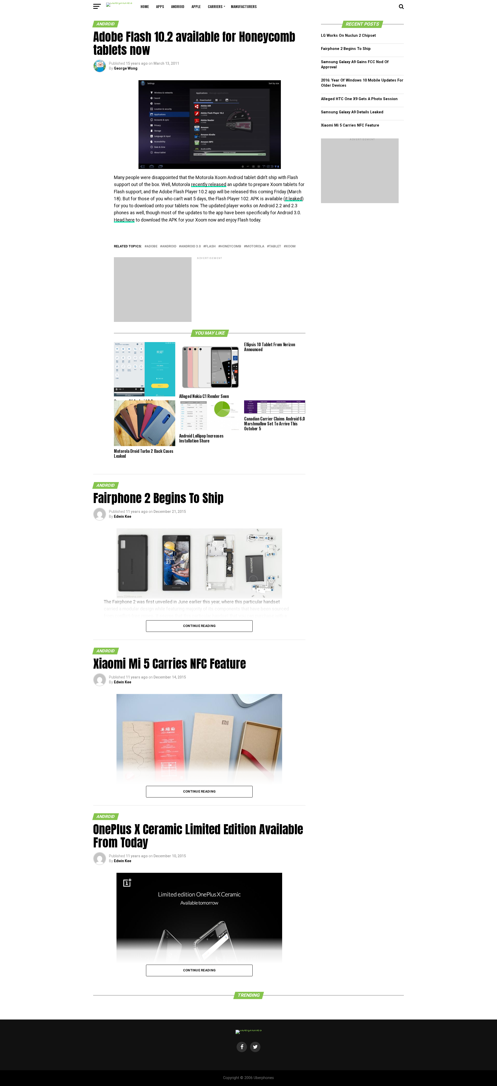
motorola (255, 246)
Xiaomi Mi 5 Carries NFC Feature (350, 125)
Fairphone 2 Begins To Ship (346, 49)
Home (145, 6)
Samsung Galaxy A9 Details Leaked (352, 112)
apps (160, 6)
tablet (275, 246)
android (177, 6)
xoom (291, 246)
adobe (152, 246)
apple (196, 6)
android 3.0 (191, 246)
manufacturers (244, 6)
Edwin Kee (122, 516)
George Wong (125, 68)
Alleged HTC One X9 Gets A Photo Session (359, 99)
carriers (215, 6)
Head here (124, 220)
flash (210, 246)
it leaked (293, 198)
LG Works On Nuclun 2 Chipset (348, 35)
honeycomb (230, 246)
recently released (208, 184)
